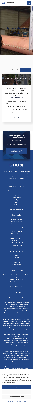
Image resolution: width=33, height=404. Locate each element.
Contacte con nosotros (16, 209)
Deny (17, 392)
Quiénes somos (16, 195)
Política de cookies (10, 401)
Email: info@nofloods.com (16, 284)
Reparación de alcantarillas (16, 260)
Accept (16, 387)
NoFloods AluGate (16, 240)
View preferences (16, 397)
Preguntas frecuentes (17, 206)
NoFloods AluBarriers (16, 245)
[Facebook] (13, 292)
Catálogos (16, 200)
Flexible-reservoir (16, 264)
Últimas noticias (16, 197)
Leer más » (16, 117)
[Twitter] (16, 292)
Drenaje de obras (16, 262)
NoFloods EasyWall (16, 231)
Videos (16, 202)
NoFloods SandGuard (16, 243)
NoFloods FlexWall (16, 236)
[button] (30, 371)
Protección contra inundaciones (16, 190)
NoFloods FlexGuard (16, 233)
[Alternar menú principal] (29, 3)
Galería (16, 204)
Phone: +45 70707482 (16, 286)
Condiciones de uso (16, 224)
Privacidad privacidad (21, 401)
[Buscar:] (13, 70)
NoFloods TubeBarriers (16, 238)
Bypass (17, 255)
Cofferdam (16, 257)
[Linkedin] (20, 292)
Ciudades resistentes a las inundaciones (16, 193)
